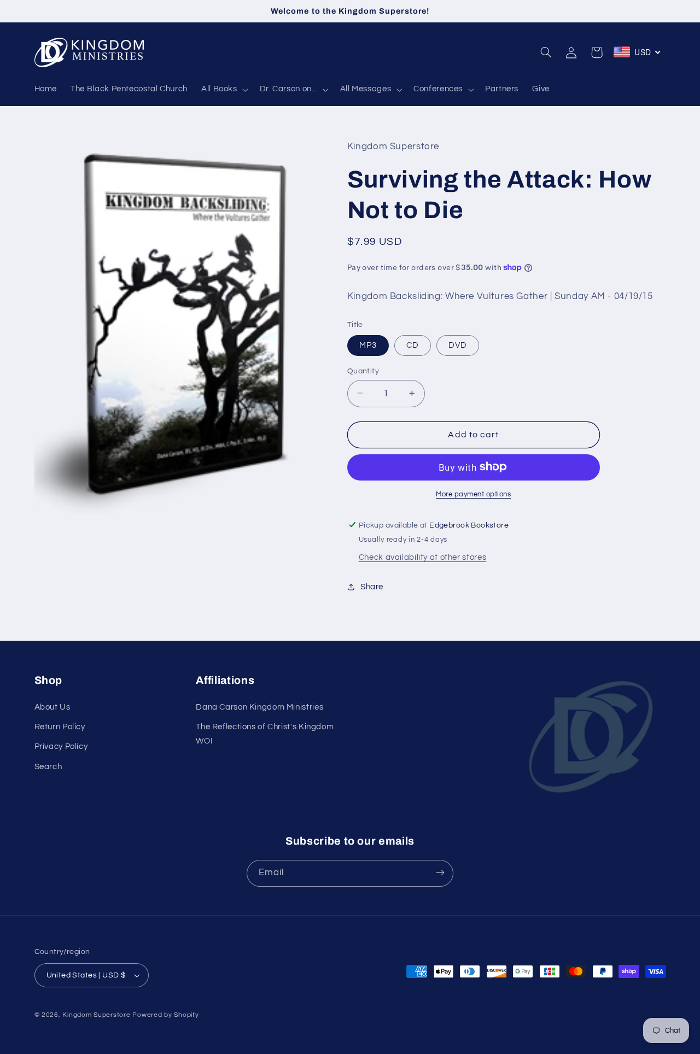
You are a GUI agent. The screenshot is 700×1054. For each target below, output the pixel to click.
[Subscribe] (440, 872)
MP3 (368, 345)
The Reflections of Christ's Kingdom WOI (265, 734)
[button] (223, 90)
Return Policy (59, 727)
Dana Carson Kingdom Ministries (259, 707)
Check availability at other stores (422, 557)
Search (48, 767)
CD (412, 345)
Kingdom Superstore (96, 1015)
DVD (457, 345)
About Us (52, 707)
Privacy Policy (61, 747)
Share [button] (371, 586)
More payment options (473, 493)
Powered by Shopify (165, 1015)
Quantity (363, 370)
